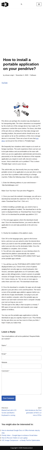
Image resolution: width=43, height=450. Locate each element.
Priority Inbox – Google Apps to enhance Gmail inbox (19, 435)
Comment (5, 371)
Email (4, 354)
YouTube (5, 83)
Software (33, 75)
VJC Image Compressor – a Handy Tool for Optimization (21, 440)
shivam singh (9, 75)
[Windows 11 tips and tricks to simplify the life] (5, 4)
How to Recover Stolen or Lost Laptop (14, 438)
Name (4, 345)
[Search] (21, 4)
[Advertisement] (21, 35)
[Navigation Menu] (39, 4)
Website (4, 362)
